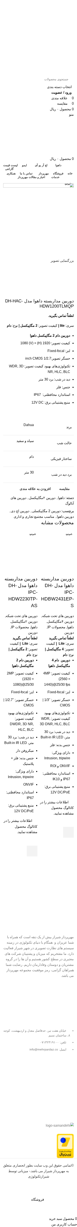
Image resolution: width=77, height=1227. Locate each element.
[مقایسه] (68, 570)
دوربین (69, 632)
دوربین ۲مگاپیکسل (24, 621)
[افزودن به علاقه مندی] (68, 821)
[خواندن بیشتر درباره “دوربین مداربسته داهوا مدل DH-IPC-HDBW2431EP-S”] (68, 832)
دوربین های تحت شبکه (58, 616)
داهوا (70, 627)
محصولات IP (56, 627)
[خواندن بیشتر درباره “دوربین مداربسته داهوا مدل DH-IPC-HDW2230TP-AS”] (32, 851)
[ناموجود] (57, 547)
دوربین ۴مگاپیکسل (60, 621)
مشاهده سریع (68, 843)
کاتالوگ (68, 808)
